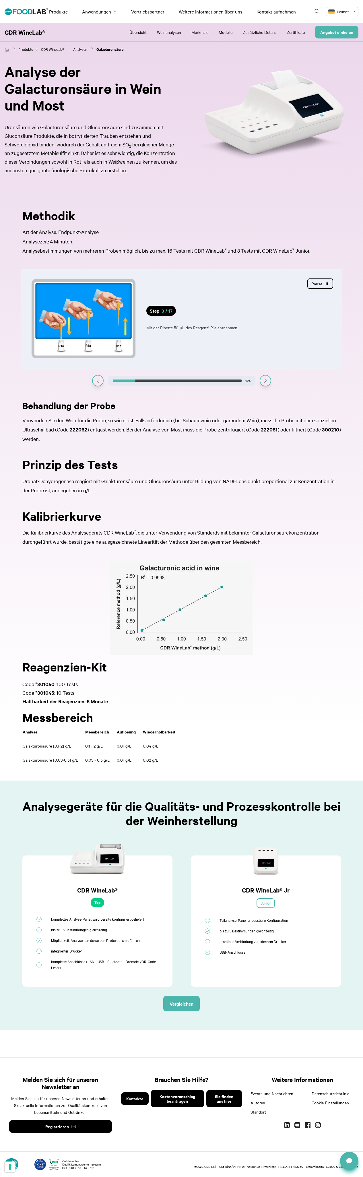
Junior (266, 903)
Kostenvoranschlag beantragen (177, 1098)
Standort (258, 1112)
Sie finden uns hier (224, 1098)
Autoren (258, 1103)
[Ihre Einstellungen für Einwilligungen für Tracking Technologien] (10, 1166)
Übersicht (138, 32)
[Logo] (26, 11)
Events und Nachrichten (272, 1093)
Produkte (58, 11)
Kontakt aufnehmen (276, 11)
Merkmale (199, 32)
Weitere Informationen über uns (210, 11)
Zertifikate (296, 32)
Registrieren (57, 1126)
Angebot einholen (336, 32)
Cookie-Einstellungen (330, 1103)
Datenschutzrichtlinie (330, 1093)
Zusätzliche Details (259, 32)
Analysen (80, 49)
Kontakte (134, 1098)
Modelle (225, 32)
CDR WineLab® (25, 32)
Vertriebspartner (147, 11)
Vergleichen (181, 1003)
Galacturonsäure (110, 49)
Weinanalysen (169, 32)
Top (97, 902)
